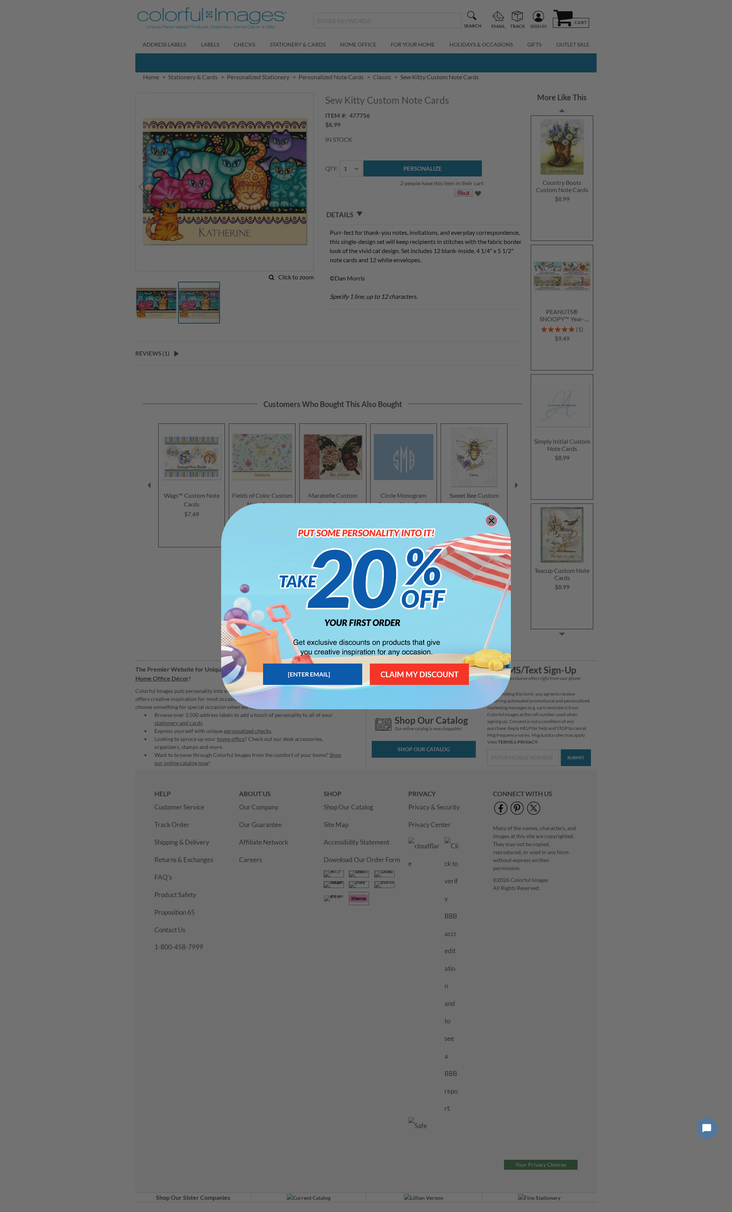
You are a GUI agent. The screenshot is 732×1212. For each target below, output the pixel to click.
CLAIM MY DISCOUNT (419, 674)
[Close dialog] (491, 521)
